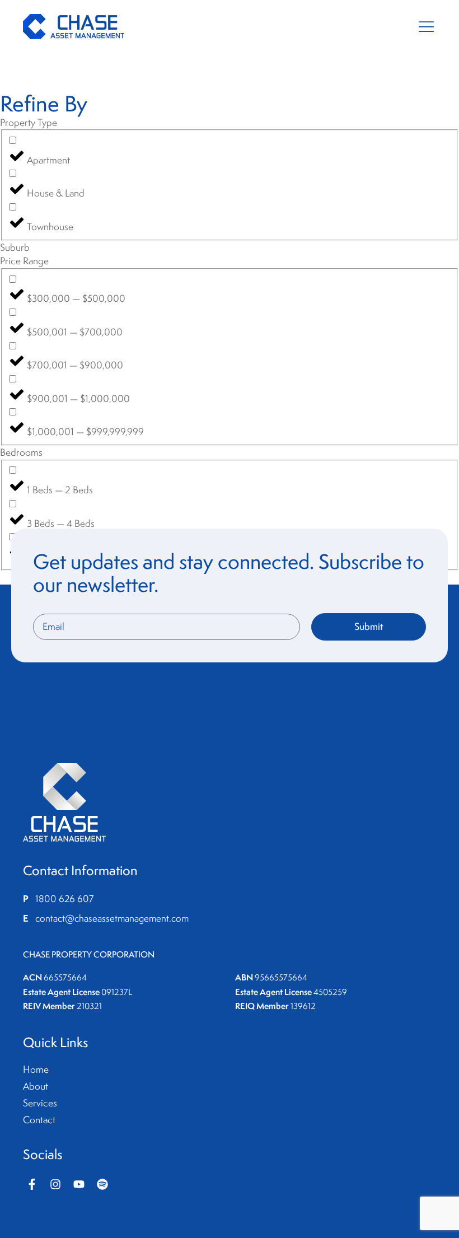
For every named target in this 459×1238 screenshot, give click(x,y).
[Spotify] (102, 1184)
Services (40, 1103)
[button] (426, 26)
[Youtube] (79, 1184)
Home (36, 1069)
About (35, 1086)
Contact (39, 1119)
